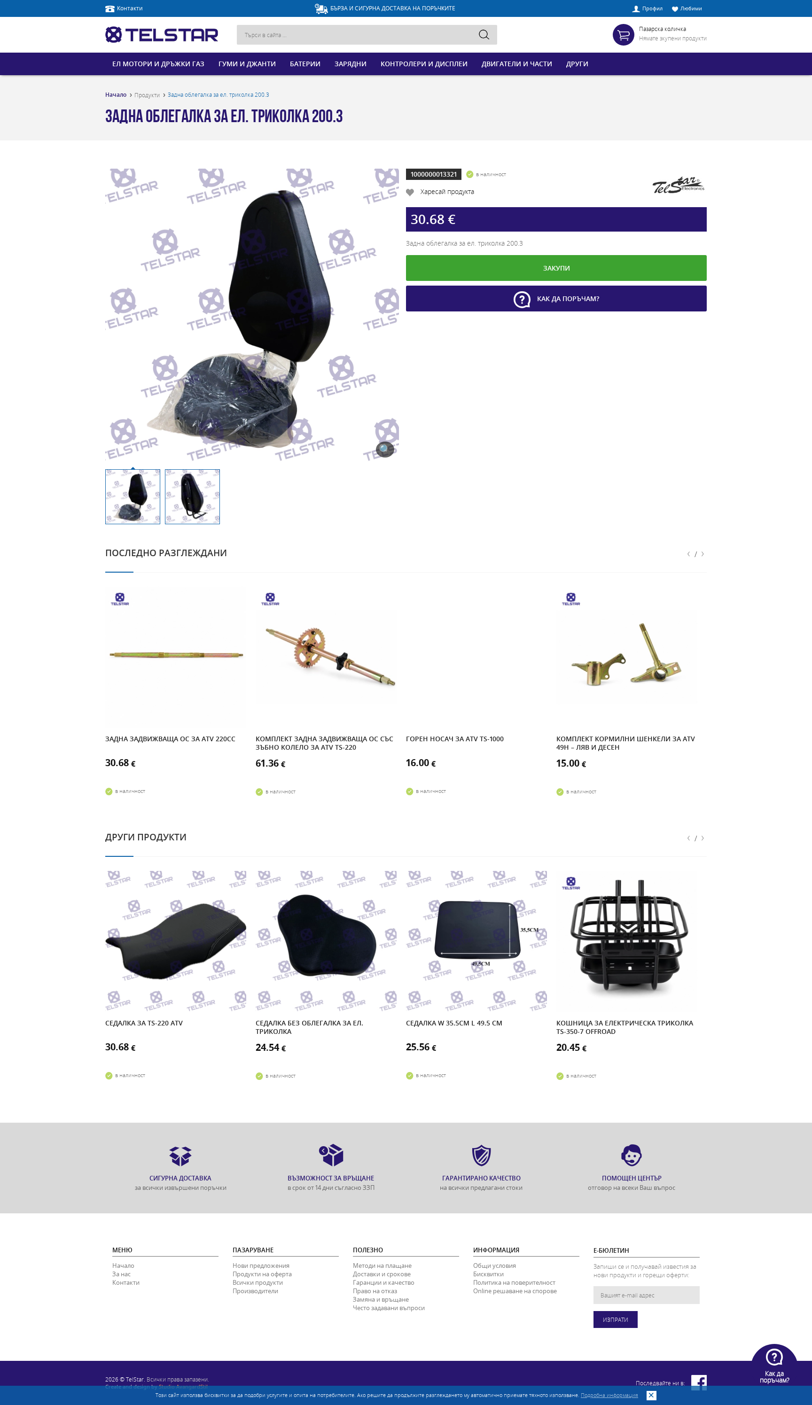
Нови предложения (261, 1265)
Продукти (147, 95)
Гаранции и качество (383, 1282)
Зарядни (351, 63)
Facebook (699, 1382)
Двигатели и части (517, 63)
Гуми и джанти (247, 63)
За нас (121, 1274)
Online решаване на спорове (515, 1291)
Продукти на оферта (262, 1274)
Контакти (130, 8)
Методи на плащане (382, 1265)
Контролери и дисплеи (424, 63)
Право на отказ (375, 1291)
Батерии (305, 63)
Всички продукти (258, 1282)
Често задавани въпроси (389, 1308)
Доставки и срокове (382, 1274)
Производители (255, 1291)
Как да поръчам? (567, 298)
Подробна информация (609, 1394)
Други (577, 63)
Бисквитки (488, 1274)
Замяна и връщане (381, 1299)
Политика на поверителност (514, 1282)
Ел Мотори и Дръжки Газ (158, 63)
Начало (115, 95)
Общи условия (494, 1265)
